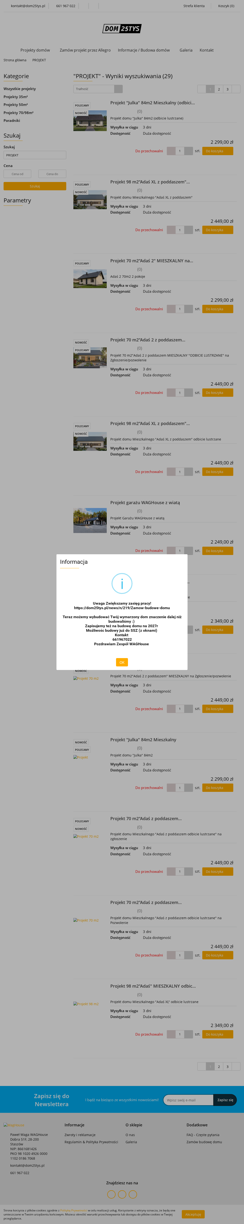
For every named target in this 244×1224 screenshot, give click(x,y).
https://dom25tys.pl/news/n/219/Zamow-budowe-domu (122, 608)
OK (122, 662)
